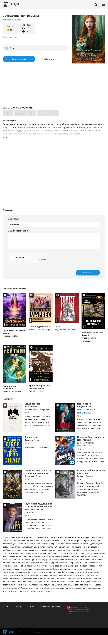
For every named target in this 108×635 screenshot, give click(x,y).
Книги (5, 607)
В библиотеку (48, 59)
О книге (13, 48)
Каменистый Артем (12, 391)
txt (53, 113)
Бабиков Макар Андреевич (37, 409)
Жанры (18, 607)
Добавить (88, 273)
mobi (42, 113)
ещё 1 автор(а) (84, 412)
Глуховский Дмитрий (65, 329)
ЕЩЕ (5, 138)
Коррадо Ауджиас (85, 476)
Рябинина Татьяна (12, 19)
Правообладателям (50, 607)
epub (19, 113)
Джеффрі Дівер (31, 440)
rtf (31, 113)
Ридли (15, 4)
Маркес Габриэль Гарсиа (41, 329)
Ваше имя (13, 219)
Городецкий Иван (11, 336)
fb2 (8, 113)
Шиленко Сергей (85, 443)
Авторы (31, 607)
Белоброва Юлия (32, 476)
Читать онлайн (18, 59)
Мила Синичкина (85, 409)
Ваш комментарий (18, 231)
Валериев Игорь (36, 391)
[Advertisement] (54, 150)
